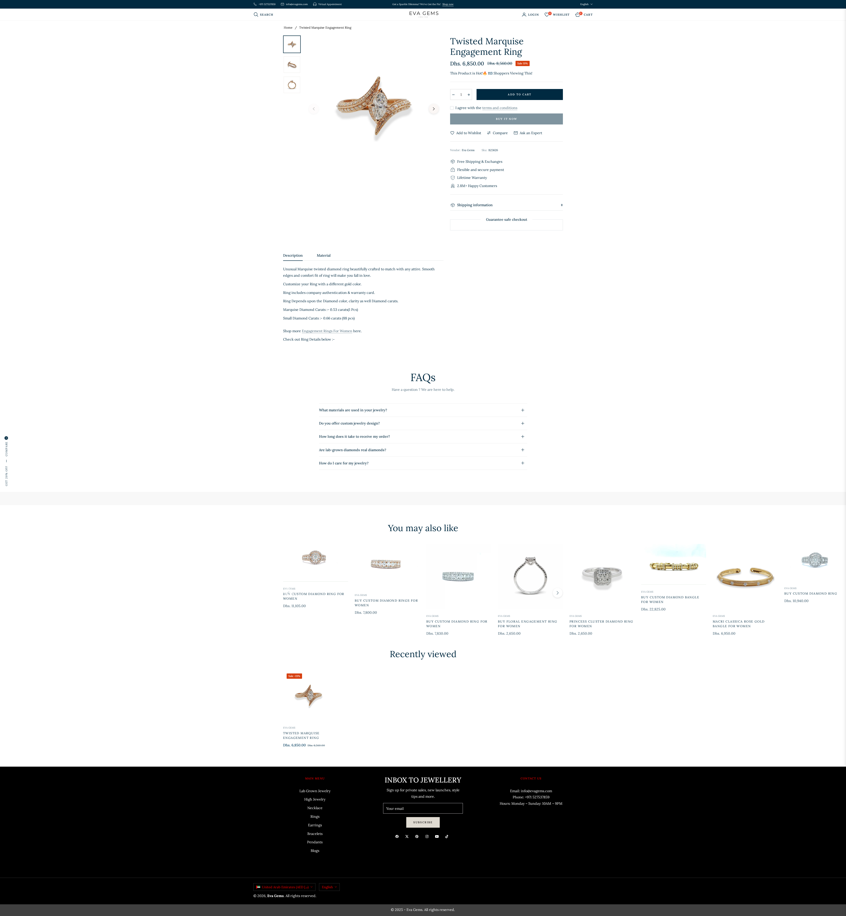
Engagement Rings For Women (327, 331)
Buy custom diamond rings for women (386, 603)
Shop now (448, 4)
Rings (314, 816)
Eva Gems (289, 588)
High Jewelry (314, 799)
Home (288, 28)
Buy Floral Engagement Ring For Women (527, 623)
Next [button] (434, 109)
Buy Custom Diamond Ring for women (313, 596)
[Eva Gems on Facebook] (398, 836)
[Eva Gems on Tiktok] (448, 836)
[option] (373, 105)
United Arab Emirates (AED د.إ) (285, 887)
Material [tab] (324, 255)
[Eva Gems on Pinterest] (418, 836)
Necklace (315, 808)
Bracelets (315, 833)
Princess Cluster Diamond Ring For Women (601, 623)
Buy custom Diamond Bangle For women (670, 599)
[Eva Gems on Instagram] (428, 836)
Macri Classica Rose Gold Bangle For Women (739, 623)
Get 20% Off (6, 476)
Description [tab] (293, 255)
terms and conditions (499, 108)
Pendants (315, 842)
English (584, 4)
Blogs (315, 850)
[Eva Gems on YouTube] (438, 836)
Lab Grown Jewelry (314, 791)
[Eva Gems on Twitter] (408, 836)
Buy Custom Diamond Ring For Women (457, 623)
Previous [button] (314, 109)
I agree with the (486, 108)
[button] (264, 14)
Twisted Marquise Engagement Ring (301, 735)
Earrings (315, 825)
